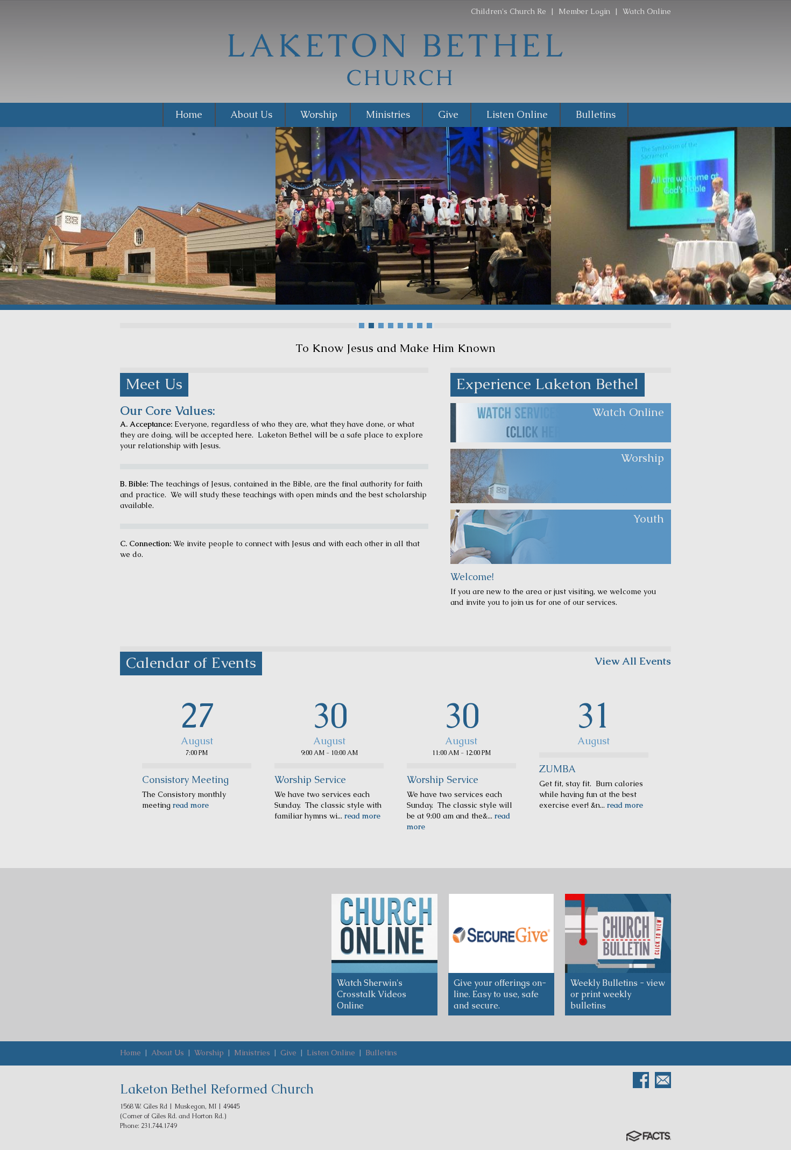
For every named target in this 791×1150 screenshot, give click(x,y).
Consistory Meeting (185, 779)
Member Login (584, 11)
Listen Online (331, 1052)
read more (190, 805)
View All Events (633, 661)
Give (288, 1052)
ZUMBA (557, 769)
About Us (167, 1052)
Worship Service (310, 779)
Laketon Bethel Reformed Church (217, 1089)
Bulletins (381, 1052)
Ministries (252, 1052)
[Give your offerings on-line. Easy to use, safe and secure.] (501, 933)
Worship (209, 1052)
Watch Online (647, 11)
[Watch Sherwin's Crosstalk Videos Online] (384, 933)
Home (130, 1052)
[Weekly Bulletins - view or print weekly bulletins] (618, 933)
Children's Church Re (508, 11)
